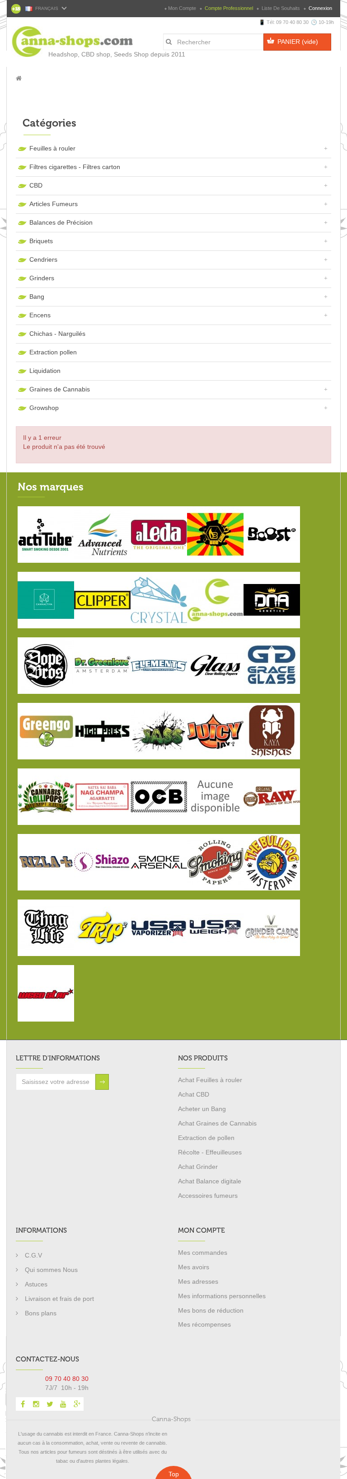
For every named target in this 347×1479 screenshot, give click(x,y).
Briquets (41, 241)
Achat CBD (193, 1094)
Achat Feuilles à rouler (210, 1079)
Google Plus (77, 1404)
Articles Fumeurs (53, 203)
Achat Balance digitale (209, 1181)
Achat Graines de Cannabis (217, 1123)
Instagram (36, 1404)
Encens (40, 315)
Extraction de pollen (206, 1137)
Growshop (44, 407)
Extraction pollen (53, 352)
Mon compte (182, 8)
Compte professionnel (229, 8)
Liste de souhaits (281, 8)
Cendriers (43, 259)
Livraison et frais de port (59, 1298)
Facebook (22, 1404)
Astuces (36, 1284)
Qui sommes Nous (51, 1269)
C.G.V (33, 1255)
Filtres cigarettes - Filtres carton (74, 166)
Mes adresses (198, 1281)
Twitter (49, 1404)
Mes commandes (202, 1252)
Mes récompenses (204, 1324)
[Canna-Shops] (52, 37)
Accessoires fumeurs (208, 1195)
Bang (36, 296)
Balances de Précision (61, 222)
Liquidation (45, 370)
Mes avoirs (193, 1267)
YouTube (63, 1404)
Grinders (41, 278)
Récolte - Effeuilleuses (210, 1152)
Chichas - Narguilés (57, 333)
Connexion (319, 8)
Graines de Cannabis (59, 389)
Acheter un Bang (202, 1108)
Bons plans (40, 1313)
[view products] (46, 533)
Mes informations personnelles (222, 1296)
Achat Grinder (198, 1166)
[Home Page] (19, 78)
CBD (35, 185)
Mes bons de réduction (211, 1310)
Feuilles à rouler (52, 148)
